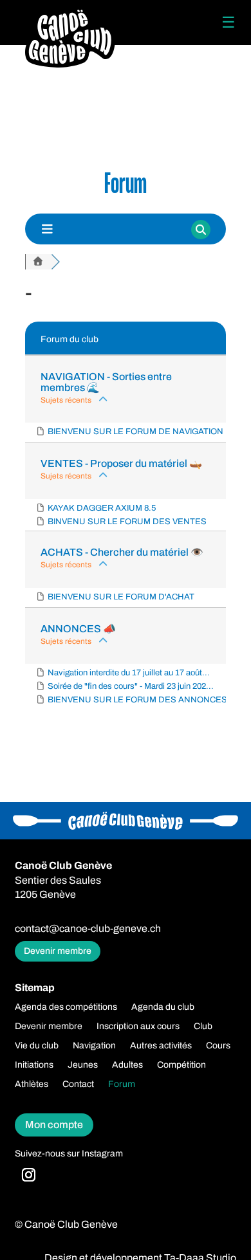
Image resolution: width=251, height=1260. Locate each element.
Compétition (181, 1065)
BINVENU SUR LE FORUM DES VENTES (127, 521)
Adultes (127, 1065)
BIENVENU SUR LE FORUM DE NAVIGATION (135, 431)
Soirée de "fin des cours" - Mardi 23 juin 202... (131, 686)
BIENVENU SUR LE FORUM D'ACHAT (121, 596)
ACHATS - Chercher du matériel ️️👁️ (122, 552)
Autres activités (161, 1045)
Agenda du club (162, 1007)
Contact (78, 1084)
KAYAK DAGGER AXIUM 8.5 (102, 508)
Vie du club (37, 1045)
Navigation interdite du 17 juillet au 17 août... (129, 672)
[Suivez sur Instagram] (28, 1175)
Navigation (94, 1045)
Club (203, 1026)
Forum (121, 1084)
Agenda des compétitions (66, 1007)
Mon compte (54, 1124)
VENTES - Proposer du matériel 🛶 (121, 463)
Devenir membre (57, 951)
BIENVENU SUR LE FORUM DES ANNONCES (137, 699)
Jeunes (83, 1065)
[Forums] (38, 262)
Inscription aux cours (138, 1026)
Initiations (34, 1065)
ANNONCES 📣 (78, 628)
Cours (218, 1045)
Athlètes (31, 1084)
